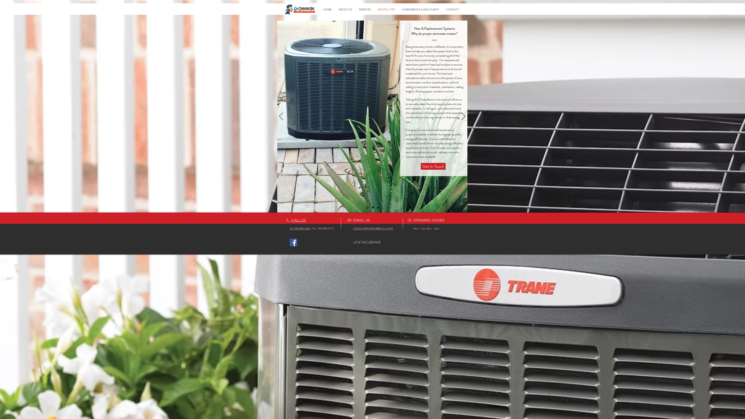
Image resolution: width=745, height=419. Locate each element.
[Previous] (281, 117)
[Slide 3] (378, 207)
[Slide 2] (373, 207)
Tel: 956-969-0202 (300, 228)
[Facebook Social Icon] (293, 242)
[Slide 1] (367, 207)
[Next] (463, 117)
